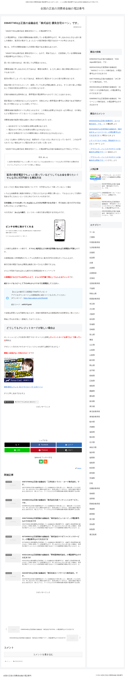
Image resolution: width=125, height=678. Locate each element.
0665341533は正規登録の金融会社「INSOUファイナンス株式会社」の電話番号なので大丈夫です (105, 70)
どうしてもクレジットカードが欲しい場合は (24, 165)
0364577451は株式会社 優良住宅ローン (27, 402)
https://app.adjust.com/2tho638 (36, 298)
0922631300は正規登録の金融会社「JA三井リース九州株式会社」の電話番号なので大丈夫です (105, 90)
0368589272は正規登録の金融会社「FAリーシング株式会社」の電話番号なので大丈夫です (105, 102)
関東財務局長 (9, 402)
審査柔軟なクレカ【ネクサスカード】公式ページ (23, 387)
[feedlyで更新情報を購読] (41, 462)
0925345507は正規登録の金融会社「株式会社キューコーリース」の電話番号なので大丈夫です (105, 132)
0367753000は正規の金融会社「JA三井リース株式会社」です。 (105, 80)
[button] (69, 450)
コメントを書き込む (43, 654)
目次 (40, 157)
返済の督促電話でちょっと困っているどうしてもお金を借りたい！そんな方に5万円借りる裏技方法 (44, 162)
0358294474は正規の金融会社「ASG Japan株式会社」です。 (104, 60)
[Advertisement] (43, 422)
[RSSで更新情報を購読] (45, 462)
